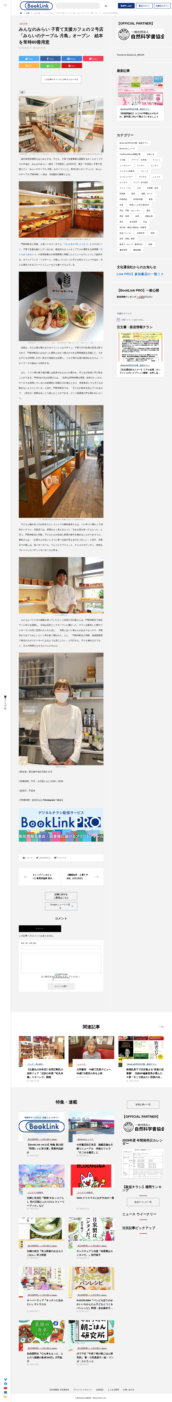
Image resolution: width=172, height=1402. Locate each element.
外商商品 (123, 203)
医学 (133, 198)
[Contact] (5, 1392)
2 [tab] (128, 106)
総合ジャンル (125, 237)
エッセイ (141, 169)
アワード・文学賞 (138, 164)
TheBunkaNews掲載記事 (130, 158)
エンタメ (154, 169)
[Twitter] (5, 1379)
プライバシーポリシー (82, 1390)
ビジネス (123, 186)
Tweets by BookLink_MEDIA (130, 59)
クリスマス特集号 (127, 175)
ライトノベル (125, 192)
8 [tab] (143, 106)
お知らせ (150, 158)
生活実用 (133, 226)
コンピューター (126, 181)
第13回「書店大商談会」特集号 (133, 231)
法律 (137, 220)
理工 (121, 226)
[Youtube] (5, 1387)
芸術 (153, 237)
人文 (139, 192)
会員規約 (100, 1390)
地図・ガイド (147, 198)
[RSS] (5, 1396)
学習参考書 (138, 203)
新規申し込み (126, 6)
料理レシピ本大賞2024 (139, 209)
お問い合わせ (128, 1390)
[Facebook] (5, 1383)
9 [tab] (145, 106)
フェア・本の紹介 (140, 186)
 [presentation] (161, 1026)
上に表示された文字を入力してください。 (61, 976)
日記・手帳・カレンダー (130, 214)
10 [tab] (148, 106)
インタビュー (125, 169)
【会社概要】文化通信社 (59, 1390)
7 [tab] (140, 106)
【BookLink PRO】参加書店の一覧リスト (128, 278)
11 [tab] (150, 106)
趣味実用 (123, 254)
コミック (144, 175)
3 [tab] (131, 106)
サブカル (142, 181)
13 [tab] (155, 106)
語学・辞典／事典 (127, 243)
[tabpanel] (140, 102)
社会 (145, 226)
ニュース (29, 858)
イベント (156, 164)
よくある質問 (113, 1390)
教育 (151, 203)
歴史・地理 (124, 220)
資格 (150, 248)
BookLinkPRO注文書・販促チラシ (134, 147)
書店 (148, 214)
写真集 (122, 198)
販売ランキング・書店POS (131, 248)
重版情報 (137, 254)
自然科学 (141, 237)
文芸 (121, 209)
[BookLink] (36, 5)
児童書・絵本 (152, 192)
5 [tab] (136, 106)
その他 (122, 164)
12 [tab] (152, 106)
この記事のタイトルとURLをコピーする (61, 79)
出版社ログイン (162, 6)
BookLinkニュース (127, 153)
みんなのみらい (45, 858)
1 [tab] (126, 106)
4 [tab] (133, 106)
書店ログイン (144, 6)
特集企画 (149, 220)
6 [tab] (138, 106)
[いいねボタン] (22, 92)
